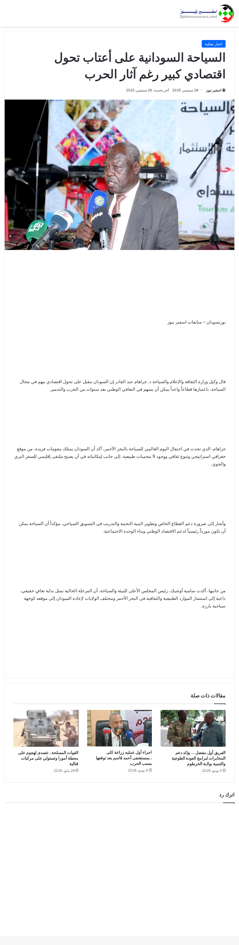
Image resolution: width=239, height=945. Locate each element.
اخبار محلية (213, 43)
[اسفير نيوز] (207, 13)
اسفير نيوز (213, 90)
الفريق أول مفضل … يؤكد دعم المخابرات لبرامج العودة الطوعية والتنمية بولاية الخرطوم (199, 758)
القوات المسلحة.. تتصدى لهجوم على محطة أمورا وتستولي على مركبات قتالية (48, 758)
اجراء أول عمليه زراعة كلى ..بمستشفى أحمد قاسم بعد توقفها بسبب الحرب (124, 758)
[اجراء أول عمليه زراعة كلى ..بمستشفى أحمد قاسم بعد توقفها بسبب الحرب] (119, 728)
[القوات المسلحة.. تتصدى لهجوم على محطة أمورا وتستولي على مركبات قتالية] (45, 728)
